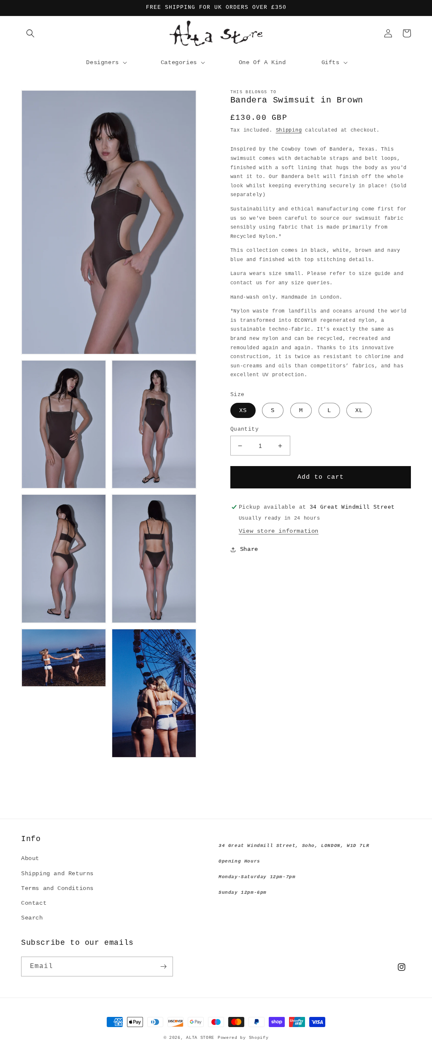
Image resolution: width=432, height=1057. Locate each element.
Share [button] (249, 549)
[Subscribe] (163, 966)
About (30, 858)
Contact (33, 903)
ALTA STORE (200, 1037)
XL (359, 410)
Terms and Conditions (57, 888)
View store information (279, 531)
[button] (30, 33)
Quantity (244, 429)
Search (32, 917)
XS (243, 410)
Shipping (289, 130)
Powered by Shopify (243, 1037)
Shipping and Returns (57, 873)
